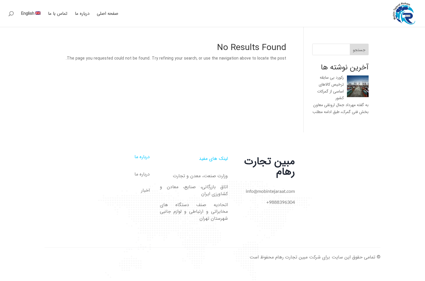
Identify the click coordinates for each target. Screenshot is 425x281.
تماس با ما (57, 14)
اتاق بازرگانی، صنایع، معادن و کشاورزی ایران (194, 190)
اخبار (145, 190)
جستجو (359, 50)
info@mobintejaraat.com (270, 191)
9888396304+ (280, 202)
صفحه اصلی (107, 14)
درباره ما (82, 14)
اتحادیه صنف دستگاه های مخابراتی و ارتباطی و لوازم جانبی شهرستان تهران (194, 211)
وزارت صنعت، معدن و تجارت (200, 176)
